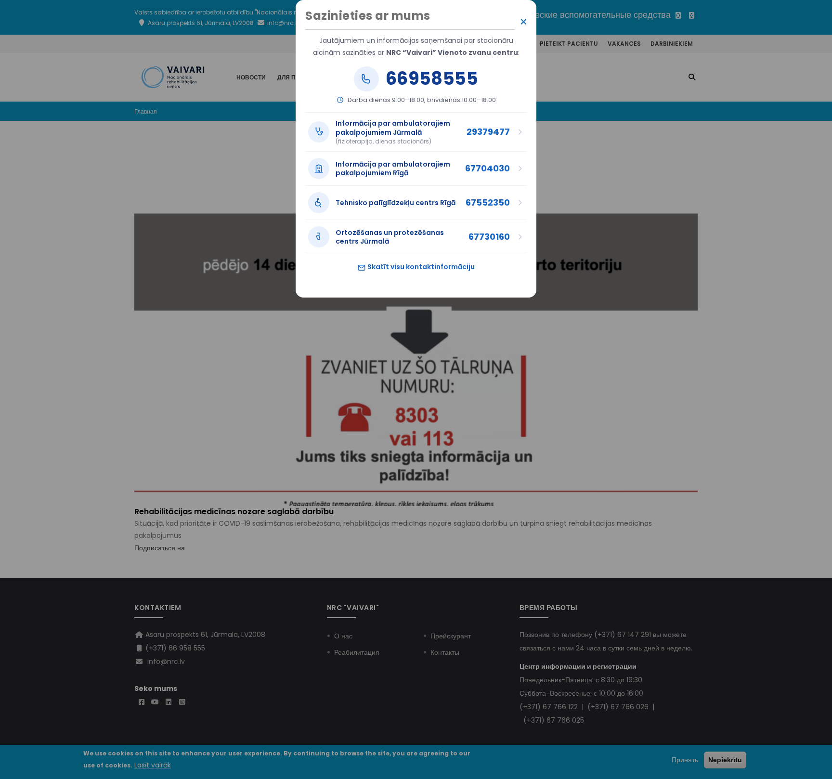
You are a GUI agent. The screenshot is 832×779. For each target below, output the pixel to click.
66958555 (432, 79)
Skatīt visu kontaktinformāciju (420, 267)
